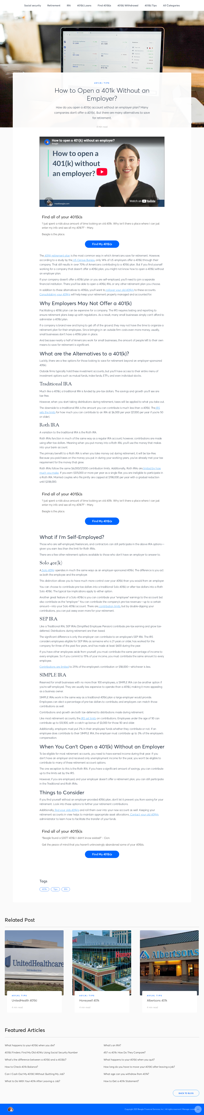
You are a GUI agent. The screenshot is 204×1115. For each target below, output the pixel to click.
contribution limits (109, 606)
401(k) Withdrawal (127, 5)
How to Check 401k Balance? (21, 1066)
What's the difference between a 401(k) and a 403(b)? (35, 1059)
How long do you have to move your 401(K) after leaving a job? (139, 1066)
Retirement (53, 5)
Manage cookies (189, 1109)
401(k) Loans (84, 5)
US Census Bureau (83, 260)
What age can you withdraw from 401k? (126, 1074)
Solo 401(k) (47, 570)
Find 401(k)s (104, 5)
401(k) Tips (151, 5)
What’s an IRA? (112, 1045)
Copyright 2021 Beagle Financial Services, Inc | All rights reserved (153, 1109)
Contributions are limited (54, 666)
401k (44, 889)
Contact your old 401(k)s (144, 814)
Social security (32, 5)
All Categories (171, 5)
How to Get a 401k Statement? (121, 1081)
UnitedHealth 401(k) (24, 1000)
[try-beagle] (102, 244)
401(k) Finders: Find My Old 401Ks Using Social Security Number (41, 1052)
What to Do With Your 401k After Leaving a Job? (32, 1081)
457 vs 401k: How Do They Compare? (125, 1052)
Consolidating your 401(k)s (55, 294)
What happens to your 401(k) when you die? (30, 1045)
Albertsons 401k (157, 1000)
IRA (69, 5)
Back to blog (186, 1093)
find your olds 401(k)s (66, 810)
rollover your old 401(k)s (119, 290)
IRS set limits (88, 718)
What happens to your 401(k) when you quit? (129, 1059)
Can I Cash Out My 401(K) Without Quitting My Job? (35, 1074)
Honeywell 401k (89, 1000)
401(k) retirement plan (57, 255)
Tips (55, 889)
